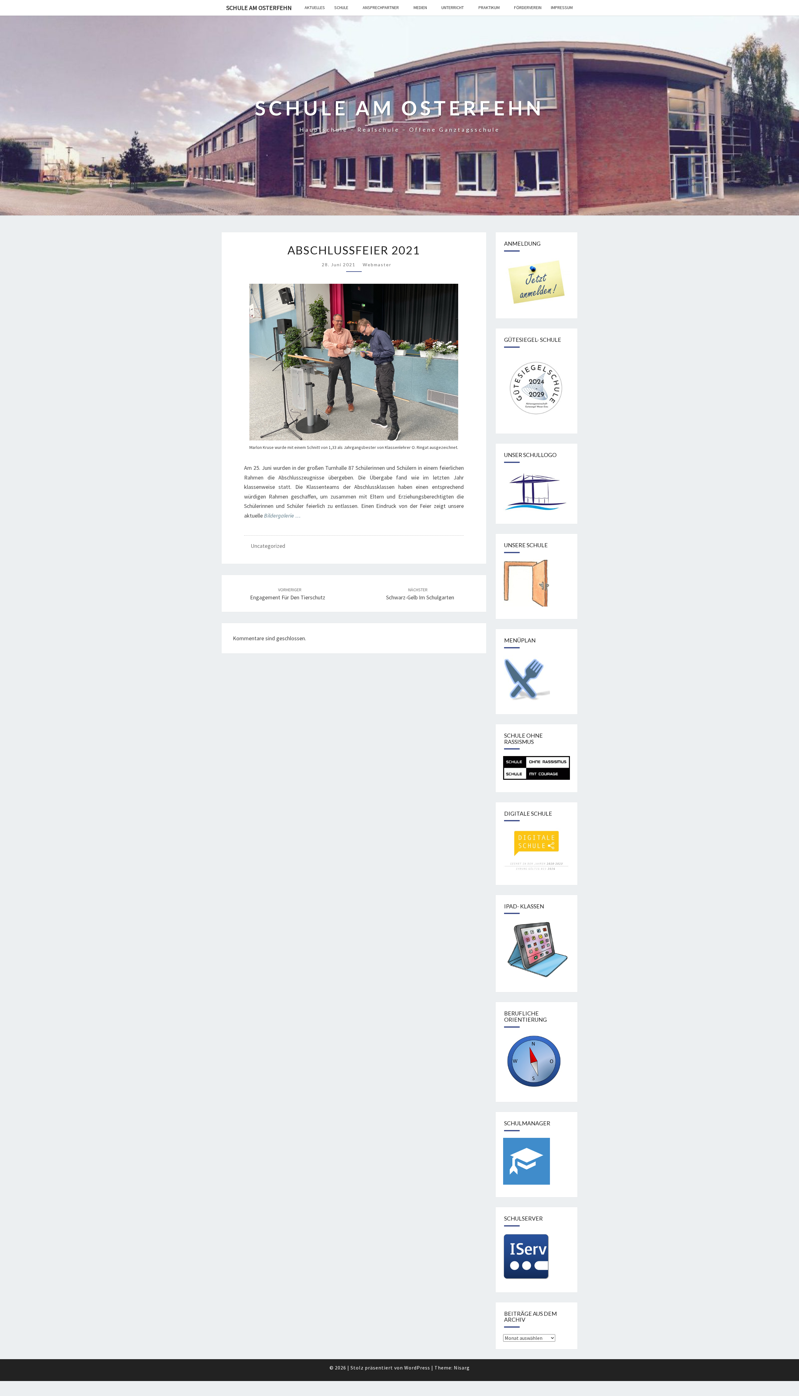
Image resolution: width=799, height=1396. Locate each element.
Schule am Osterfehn (259, 8)
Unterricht (452, 7)
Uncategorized (268, 545)
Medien (420, 7)
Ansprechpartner (381, 7)
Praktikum (489, 7)
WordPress (417, 1367)
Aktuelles (315, 7)
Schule (341, 7)
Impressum (562, 7)
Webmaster (377, 264)
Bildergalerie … (282, 515)
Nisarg (462, 1367)
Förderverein (528, 7)
